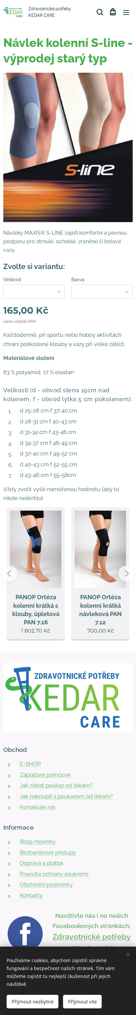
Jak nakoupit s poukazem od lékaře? (66, 796)
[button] (99, 12)
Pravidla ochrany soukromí (54, 874)
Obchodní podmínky (46, 884)
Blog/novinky (37, 841)
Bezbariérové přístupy (48, 852)
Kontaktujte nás (37, 807)
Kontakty (31, 895)
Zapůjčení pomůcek (45, 774)
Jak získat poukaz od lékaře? (56, 785)
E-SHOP (30, 764)
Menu (126, 12)
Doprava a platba (41, 863)
